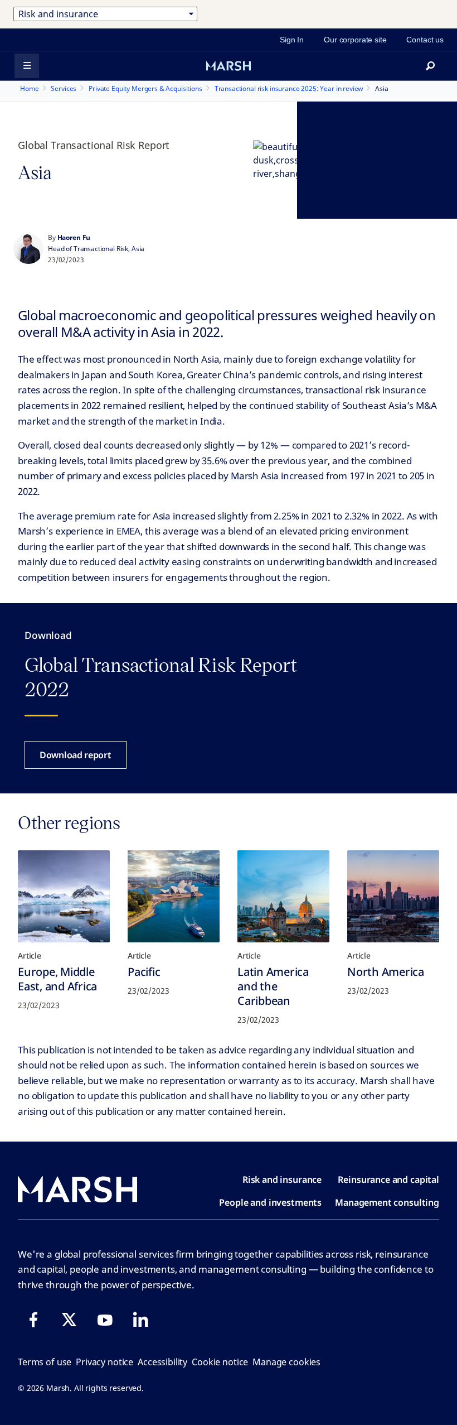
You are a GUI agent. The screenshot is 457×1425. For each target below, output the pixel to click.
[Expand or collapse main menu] (26, 66)
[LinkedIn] (140, 1319)
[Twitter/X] (69, 1319)
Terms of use (44, 1362)
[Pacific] (174, 896)
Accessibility (162, 1362)
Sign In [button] (292, 39)
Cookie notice (220, 1362)
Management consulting (387, 1202)
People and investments (270, 1202)
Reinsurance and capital (388, 1179)
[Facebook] (33, 1319)
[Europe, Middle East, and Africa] (64, 896)
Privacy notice (104, 1362)
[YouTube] (104, 1319)
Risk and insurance (282, 1179)
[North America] (393, 896)
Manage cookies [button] (286, 1362)
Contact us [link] (425, 39)
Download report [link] (75, 755)
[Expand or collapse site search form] (430, 66)
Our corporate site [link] (355, 39)
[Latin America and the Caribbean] (283, 896)
